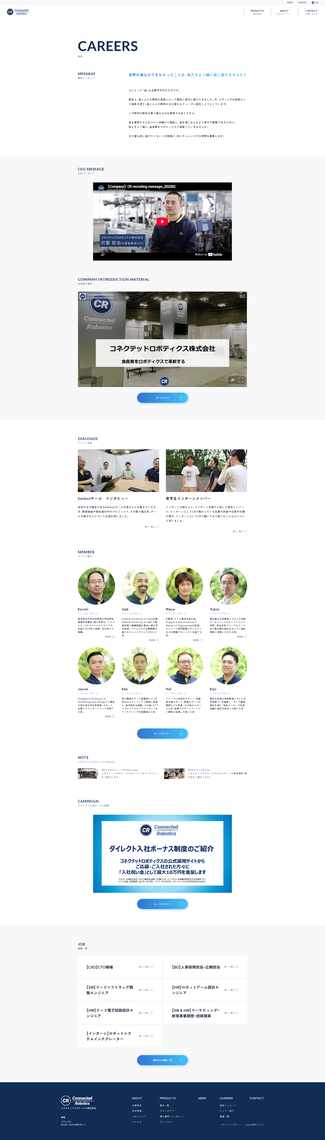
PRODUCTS (257, 12)
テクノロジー (167, 1121)
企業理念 (137, 1105)
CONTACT (311, 12)
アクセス (137, 1121)
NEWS (290, 2)
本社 (63, 1117)
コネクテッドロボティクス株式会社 (78, 1108)
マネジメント (139, 1116)
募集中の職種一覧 (162, 1060)
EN (316, 2)
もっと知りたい (162, 904)
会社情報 (137, 1110)
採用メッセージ (228, 1105)
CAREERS (226, 1098)
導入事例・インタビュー (172, 1116)
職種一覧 (224, 1116)
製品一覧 (164, 1105)
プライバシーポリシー (231, 1124)
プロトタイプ (167, 1110)
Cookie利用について (254, 1124)
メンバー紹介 (227, 1110)
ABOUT (284, 12)
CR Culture (162, 397)
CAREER (302, 2)
